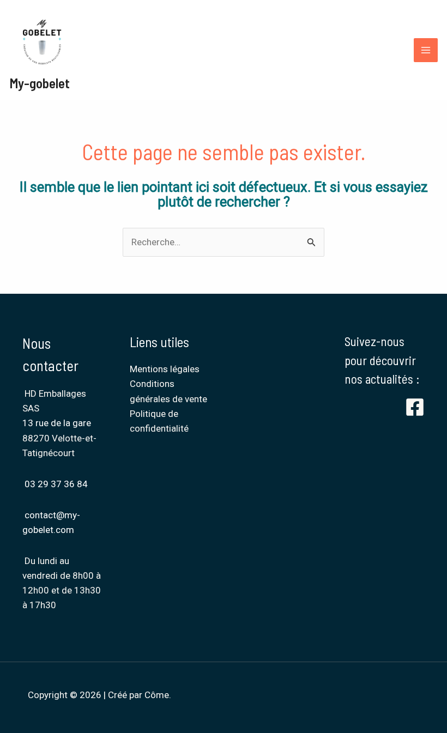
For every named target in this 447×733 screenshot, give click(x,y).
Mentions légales (165, 369)
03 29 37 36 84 (56, 483)
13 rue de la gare (57, 422)
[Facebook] (415, 407)
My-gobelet (39, 83)
